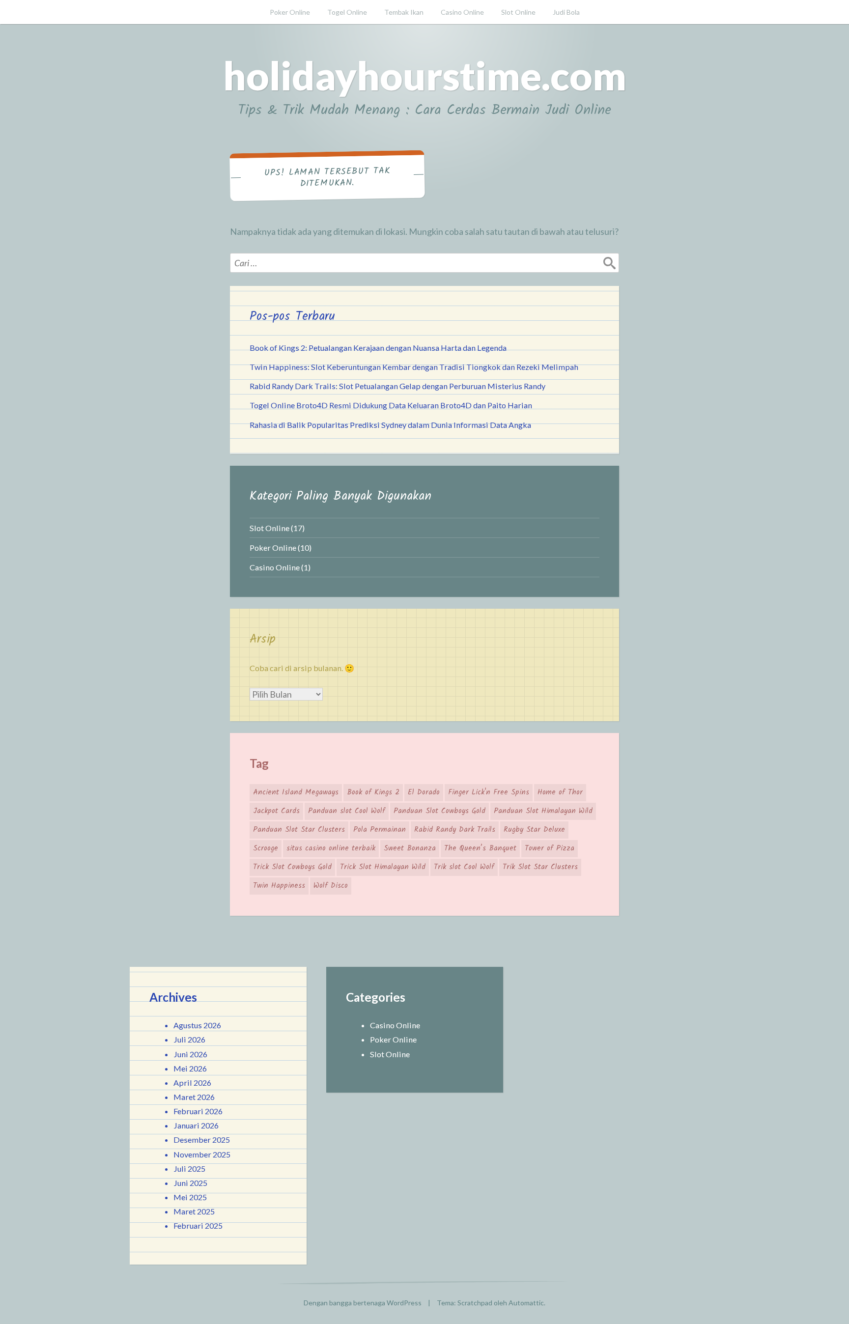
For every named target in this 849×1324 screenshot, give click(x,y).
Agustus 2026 (197, 1025)
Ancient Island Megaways (296, 792)
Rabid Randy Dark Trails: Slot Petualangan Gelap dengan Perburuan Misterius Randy (397, 386)
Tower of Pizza (549, 848)
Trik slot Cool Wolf (464, 867)
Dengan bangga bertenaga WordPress (363, 1302)
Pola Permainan (379, 830)
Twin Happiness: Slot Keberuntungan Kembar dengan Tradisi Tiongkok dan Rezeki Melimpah (414, 366)
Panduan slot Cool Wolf (346, 811)
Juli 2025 (189, 1168)
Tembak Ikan (404, 12)
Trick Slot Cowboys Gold (292, 867)
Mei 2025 (190, 1197)
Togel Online (347, 12)
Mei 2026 (190, 1068)
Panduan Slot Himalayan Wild (543, 811)
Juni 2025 (190, 1182)
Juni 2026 (190, 1054)
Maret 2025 (194, 1211)
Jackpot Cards (276, 811)
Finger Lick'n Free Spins (488, 792)
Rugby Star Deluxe (534, 830)
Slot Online (518, 12)
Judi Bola (566, 12)
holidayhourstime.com (424, 75)
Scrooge (265, 848)
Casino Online (462, 12)
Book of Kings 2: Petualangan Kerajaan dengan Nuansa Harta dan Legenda (378, 347)
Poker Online (290, 12)
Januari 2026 (196, 1125)
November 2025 (201, 1154)
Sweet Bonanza (410, 848)
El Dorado (424, 792)
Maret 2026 (194, 1096)
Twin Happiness (279, 886)
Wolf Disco (330, 886)
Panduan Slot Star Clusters (299, 830)
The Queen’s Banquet (480, 848)
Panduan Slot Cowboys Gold (439, 811)
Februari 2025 (198, 1225)
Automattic (526, 1302)
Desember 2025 (201, 1139)
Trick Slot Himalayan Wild (382, 867)
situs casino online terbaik (330, 848)
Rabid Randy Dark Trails (454, 830)
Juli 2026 (189, 1039)
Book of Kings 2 (373, 792)
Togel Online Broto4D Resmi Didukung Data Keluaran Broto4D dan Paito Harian (391, 405)
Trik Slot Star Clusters (540, 867)
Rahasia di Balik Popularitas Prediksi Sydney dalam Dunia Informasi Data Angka (390, 424)
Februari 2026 (198, 1111)
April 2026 (192, 1082)
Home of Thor (560, 792)
